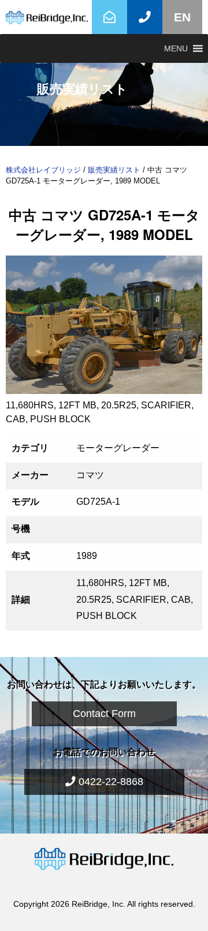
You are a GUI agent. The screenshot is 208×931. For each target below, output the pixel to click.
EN (182, 17)
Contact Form (104, 713)
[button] (176, 48)
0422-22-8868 (109, 781)
